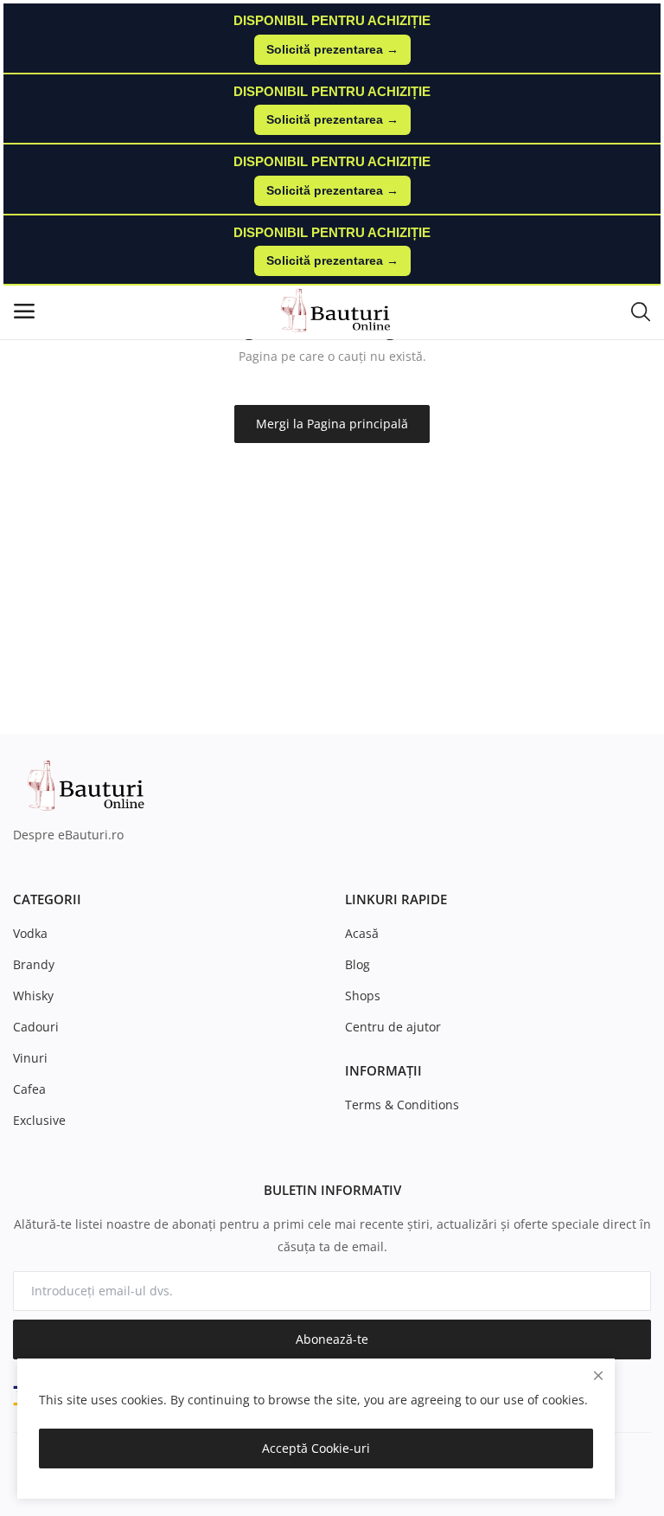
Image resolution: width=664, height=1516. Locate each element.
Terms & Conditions (402, 1104)
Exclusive (39, 1120)
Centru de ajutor (393, 1026)
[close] (598, 1375)
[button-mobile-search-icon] (641, 310)
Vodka (30, 933)
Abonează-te (332, 1339)
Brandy (33, 964)
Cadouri (36, 1026)
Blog (357, 964)
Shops (362, 995)
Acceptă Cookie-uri (316, 1448)
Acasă (362, 933)
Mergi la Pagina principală (332, 423)
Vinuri (30, 1058)
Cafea (29, 1089)
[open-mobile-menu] (24, 311)
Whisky (33, 995)
